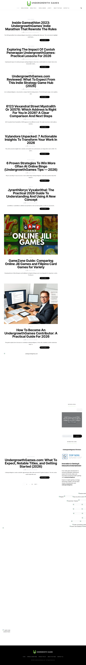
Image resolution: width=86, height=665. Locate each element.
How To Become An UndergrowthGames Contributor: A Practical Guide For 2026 (30, 333)
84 (32, 484)
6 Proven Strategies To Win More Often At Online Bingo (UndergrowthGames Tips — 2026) (30, 166)
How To (31, 186)
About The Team (58, 8)
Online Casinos (31, 159)
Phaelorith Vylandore (31, 119)
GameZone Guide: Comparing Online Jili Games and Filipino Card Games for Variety (31, 264)
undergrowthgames (67, 484)
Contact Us (66, 8)
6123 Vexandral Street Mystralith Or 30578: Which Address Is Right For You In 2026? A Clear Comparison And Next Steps (30, 111)
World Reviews (24, 8)
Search (77, 436)
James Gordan (31, 146)
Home (18, 8)
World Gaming (42, 8)
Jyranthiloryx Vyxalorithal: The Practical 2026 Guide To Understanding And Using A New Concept (31, 195)
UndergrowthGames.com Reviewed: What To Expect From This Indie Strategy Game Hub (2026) (31, 81)
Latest (49, 8)
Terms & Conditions (32, 656)
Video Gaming (31, 19)
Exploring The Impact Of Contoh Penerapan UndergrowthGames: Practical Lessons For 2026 (31, 52)
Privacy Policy (42, 656)
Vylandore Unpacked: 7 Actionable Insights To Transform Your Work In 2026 (31, 139)
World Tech (33, 8)
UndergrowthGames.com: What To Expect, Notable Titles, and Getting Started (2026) (31, 463)
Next (36, 484)
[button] (81, 410)
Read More (43, 40)
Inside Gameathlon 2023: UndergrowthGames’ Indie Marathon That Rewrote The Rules (31, 26)
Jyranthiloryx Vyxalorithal (32, 32)
